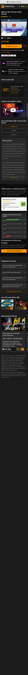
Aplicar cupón (15, 92)
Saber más (15, 73)
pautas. (17, 194)
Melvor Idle (13, 63)
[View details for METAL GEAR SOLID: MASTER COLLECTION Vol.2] (13, 324)
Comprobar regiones (5, 52)
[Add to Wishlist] (25, 46)
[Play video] (13, 110)
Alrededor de (14, 126)
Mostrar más (13, 177)
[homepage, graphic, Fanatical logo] (7, 6)
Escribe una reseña (14, 251)
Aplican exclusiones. (16, 89)
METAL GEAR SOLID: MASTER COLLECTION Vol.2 (10, 334)
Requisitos (14, 134)
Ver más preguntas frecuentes (14, 291)
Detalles (14, 130)
